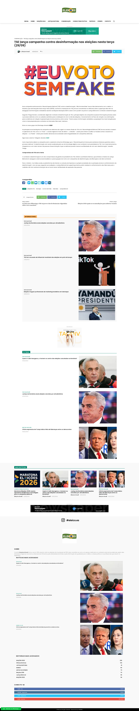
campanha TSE (31, 188)
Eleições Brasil (26, 51)
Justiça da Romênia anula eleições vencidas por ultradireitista (44, 223)
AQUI (50, 125)
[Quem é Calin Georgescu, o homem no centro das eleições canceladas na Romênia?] (98, 372)
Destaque (38, 188)
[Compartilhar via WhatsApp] (32, 182)
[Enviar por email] (35, 182)
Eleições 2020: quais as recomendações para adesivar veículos (97, 203)
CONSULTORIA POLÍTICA (21, 489)
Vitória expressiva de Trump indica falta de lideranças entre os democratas (47, 429)
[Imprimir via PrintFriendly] (39, 182)
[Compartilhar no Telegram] (42, 182)
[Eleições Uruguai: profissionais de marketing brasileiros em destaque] (97, 304)
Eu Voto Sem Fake (47, 188)
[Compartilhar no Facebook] (23, 182)
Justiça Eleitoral (64, 188)
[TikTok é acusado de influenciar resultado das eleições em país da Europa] (97, 270)
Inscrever (121, 699)
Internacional (28, 221)
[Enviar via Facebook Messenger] (46, 182)
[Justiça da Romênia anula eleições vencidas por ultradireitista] (97, 235)
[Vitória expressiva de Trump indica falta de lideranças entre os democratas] (98, 443)
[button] (114, 21)
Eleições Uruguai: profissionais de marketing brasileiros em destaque (46, 292)
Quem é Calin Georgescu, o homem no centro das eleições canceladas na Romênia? (49, 358)
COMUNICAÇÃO (18, 38)
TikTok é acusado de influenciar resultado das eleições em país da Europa (48, 257)
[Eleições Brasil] (18, 51)
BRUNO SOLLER (26, 427)
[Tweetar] (29, 182)
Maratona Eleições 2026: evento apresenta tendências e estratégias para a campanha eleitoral (26, 492)
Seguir (122, 692)
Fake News (55, 188)
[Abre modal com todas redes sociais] (49, 182)
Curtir (122, 689)
